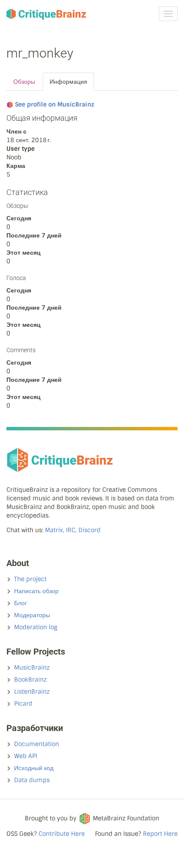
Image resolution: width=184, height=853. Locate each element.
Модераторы (32, 615)
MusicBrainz (32, 667)
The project (30, 579)
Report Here (160, 834)
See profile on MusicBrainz (54, 104)
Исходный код (33, 768)
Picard (23, 703)
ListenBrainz (32, 691)
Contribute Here (62, 834)
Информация (68, 81)
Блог (20, 603)
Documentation (36, 744)
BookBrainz (30, 679)
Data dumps (32, 780)
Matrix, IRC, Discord (73, 530)
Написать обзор (36, 591)
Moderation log (35, 627)
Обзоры (24, 81)
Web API (25, 756)
